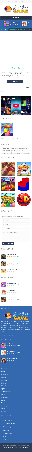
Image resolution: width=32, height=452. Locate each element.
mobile (6, 87)
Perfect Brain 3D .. (12, 269)
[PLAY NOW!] (6, 24)
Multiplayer (4, 397)
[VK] (10, 335)
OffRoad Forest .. (12, 254)
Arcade (3, 372)
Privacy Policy (7, 427)
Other (3, 400)
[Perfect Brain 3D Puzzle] (3, 271)
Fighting (3, 389)
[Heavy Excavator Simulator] (3, 299)
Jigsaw (3, 394)
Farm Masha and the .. (13, 262)
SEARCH (16, 1)
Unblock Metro (13, 22)
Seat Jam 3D (13, 29)
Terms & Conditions (9, 423)
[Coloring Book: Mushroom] (3, 292)
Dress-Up (4, 380)
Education (4, 386)
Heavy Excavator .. (12, 298)
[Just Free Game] (16, 9)
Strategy (3, 411)
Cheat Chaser (18, 447)
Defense (3, 377)
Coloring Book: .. (11, 290)
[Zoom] (7, 129)
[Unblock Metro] (3, 285)
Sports (3, 409)
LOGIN (9, 1)
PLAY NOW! (15, 81)
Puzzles (3, 403)
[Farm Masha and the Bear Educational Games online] (3, 263)
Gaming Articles (6, 391)
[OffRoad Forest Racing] (3, 256)
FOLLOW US (23, 1)
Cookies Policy (7, 433)
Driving (3, 383)
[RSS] (12, 335)
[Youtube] (5, 335)
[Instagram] (7, 335)
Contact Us (6, 440)
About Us (6, 436)
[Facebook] (2, 335)
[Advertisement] (16, 49)
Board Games (5, 374)
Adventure (4, 369)
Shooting (4, 406)
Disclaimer (6, 430)
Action (3, 366)
